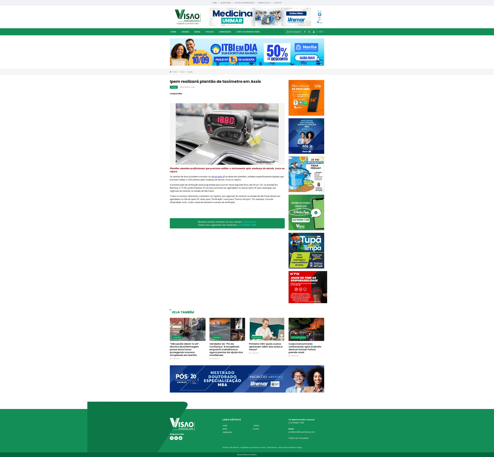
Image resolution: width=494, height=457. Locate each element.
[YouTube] (314, 32)
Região (190, 72)
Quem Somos (226, 3)
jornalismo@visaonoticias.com (302, 432)
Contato (278, 3)
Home (215, 3)
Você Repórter (295, 32)
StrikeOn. (253, 455)
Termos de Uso (264, 3)
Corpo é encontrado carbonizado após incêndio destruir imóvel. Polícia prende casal (305, 348)
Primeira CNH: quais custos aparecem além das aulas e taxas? (266, 346)
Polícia (210, 31)
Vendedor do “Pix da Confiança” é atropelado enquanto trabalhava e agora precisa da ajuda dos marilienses (226, 349)
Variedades (225, 31)
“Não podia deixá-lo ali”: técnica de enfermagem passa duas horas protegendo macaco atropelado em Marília (184, 349)
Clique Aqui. (250, 221)
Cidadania (177, 337)
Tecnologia (256, 337)
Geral (197, 31)
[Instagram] (309, 32)
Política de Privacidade (244, 3)
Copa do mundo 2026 (248, 31)
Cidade (185, 31)
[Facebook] (305, 32)
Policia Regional (298, 337)
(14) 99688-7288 (247, 225)
